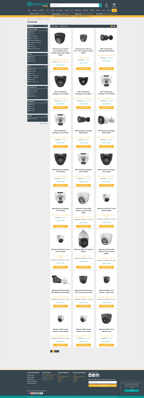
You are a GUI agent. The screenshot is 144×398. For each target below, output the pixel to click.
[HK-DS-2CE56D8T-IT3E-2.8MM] (106, 198)
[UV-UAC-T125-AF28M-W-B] (60, 81)
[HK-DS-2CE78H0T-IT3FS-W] (83, 318)
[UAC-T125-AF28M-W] (83, 159)
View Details (60, 68)
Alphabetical (63, 26)
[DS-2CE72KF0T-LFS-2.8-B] (60, 38)
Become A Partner (31, 383)
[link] (90, 375)
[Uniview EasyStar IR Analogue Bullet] (83, 120)
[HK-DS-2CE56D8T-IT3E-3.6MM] (60, 238)
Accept (132, 390)
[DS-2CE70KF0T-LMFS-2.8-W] (83, 198)
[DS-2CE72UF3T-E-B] (83, 38)
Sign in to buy (60, 65)
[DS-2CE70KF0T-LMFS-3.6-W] (106, 238)
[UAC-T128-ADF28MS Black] (106, 159)
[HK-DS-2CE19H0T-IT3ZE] (60, 279)
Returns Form (30, 379)
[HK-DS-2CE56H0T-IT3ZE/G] (83, 279)
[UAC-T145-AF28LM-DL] (83, 81)
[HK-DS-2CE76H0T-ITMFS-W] (60, 318)
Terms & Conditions (32, 381)
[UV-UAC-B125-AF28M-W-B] (106, 38)
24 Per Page (54, 26)
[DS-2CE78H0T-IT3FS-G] (106, 318)
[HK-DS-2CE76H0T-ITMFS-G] (106, 279)
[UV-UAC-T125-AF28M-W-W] (106, 81)
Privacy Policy (30, 375)
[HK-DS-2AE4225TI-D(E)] (83, 238)
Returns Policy (31, 377)
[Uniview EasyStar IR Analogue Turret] (60, 159)
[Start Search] (100, 5)
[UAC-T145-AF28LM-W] (60, 120)
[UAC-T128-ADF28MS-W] (60, 198)
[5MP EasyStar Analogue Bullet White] (106, 120)
